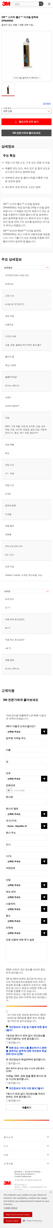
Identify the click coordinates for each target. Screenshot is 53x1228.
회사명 (9, 796)
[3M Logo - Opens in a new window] (6, 3)
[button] (32, 1220)
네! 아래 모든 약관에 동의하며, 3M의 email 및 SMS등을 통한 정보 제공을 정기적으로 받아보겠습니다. (26, 1017)
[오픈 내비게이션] (49, 4)
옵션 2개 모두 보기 (29, 122)
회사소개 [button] (8, 1137)
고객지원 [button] (8, 1163)
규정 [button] (6, 1154)
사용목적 (10, 903)
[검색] (41, 3)
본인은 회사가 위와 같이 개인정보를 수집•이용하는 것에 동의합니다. (25, 1037)
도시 (8, 844)
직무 (8, 773)
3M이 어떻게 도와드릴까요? (20, 726)
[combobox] (9, 790)
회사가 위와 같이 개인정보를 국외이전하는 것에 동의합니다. (25, 1095)
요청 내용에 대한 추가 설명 (20, 939)
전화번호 (10, 785)
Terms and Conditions (24, 1174)
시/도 (9, 856)
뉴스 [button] (6, 1146)
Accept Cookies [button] (12, 1221)
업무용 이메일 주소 (16, 738)
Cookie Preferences (22, 1176)
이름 (8, 749)
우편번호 (10, 868)
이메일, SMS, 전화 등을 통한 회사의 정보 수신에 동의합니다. (26, 1077)
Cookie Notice (10, 1207)
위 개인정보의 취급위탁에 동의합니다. (26, 1059)
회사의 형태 (12, 808)
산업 (8, 879)
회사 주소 (11, 832)
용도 (8, 915)
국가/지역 (11, 820)
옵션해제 (47, 104)
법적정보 (18, 1171)
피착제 (9, 927)
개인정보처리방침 (32, 1171)
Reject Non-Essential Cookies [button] (18, 1214)
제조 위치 (11, 891)
